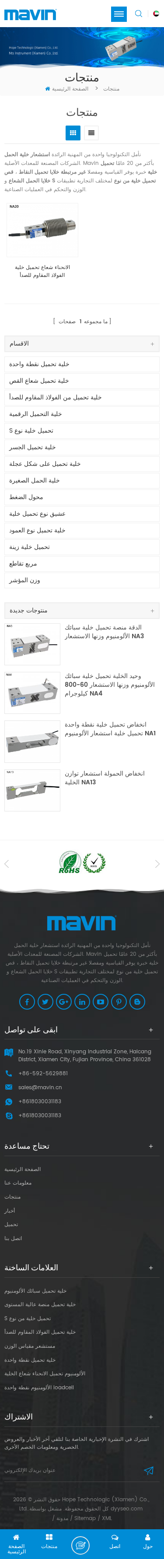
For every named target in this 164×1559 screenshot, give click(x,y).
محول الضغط (26, 497)
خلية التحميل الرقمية (35, 414)
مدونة (62, 1518)
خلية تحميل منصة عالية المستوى (40, 1304)
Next (157, 864)
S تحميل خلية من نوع (27, 1318)
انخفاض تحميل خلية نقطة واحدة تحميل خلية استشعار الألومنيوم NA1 (110, 729)
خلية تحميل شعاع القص (39, 381)
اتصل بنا (13, 1238)
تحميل (11, 1224)
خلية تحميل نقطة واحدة (39, 364)
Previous (6, 864)
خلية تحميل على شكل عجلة (45, 464)
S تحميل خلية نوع (31, 431)
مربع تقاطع (23, 564)
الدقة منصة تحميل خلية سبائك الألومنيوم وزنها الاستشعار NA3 (104, 632)
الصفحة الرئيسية (70, 89)
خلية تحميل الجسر (32, 447)
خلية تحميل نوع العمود (37, 530)
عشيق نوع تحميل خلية (37, 514)
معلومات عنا (17, 1183)
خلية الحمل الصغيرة (34, 480)
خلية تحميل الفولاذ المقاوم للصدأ (40, 1332)
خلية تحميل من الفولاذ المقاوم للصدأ (55, 397)
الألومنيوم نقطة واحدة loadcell (39, 1388)
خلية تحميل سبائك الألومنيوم (35, 1291)
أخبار (9, 1211)
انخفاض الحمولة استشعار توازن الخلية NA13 (105, 778)
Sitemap (85, 1518)
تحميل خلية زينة (29, 547)
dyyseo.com (127, 1509)
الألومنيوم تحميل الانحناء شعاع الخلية (44, 1374)
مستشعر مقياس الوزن (29, 1346)
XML (107, 1518)
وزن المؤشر (24, 580)
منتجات (12, 1197)
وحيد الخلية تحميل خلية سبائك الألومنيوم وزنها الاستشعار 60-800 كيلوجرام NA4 (110, 685)
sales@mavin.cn (40, 1088)
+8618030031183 (39, 1116)
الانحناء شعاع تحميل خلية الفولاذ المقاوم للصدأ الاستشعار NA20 (42, 272)
